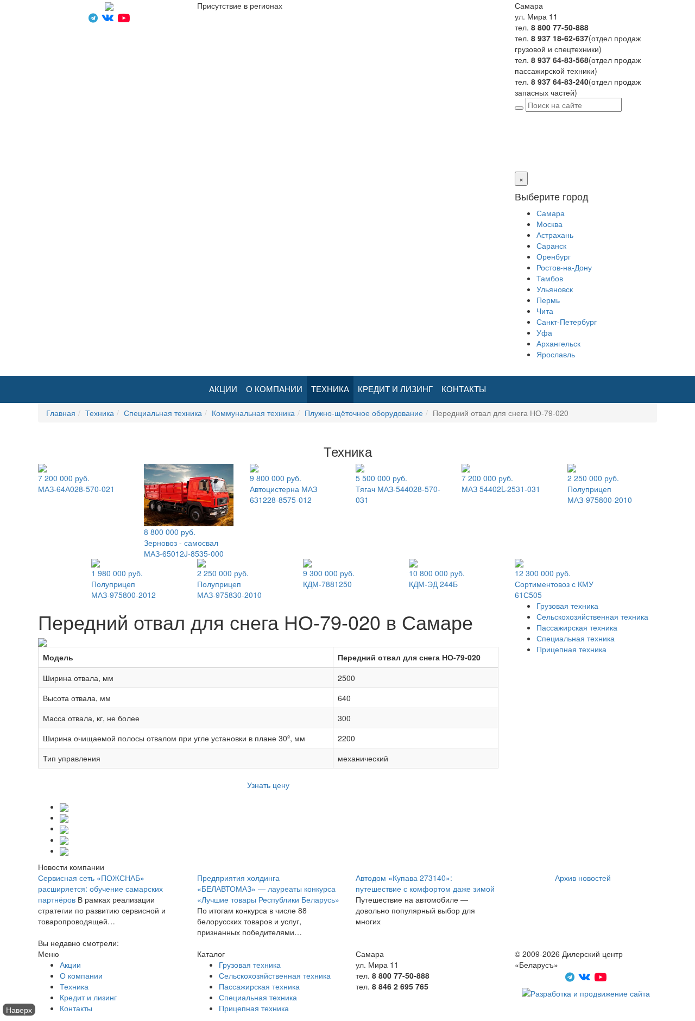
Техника (330, 389)
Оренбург (553, 256)
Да (519, 149)
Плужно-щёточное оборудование (364, 412)
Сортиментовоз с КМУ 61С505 (554, 584)
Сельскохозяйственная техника (592, 616)
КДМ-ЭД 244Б (437, 578)
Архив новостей (583, 877)
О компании (274, 389)
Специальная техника (163, 412)
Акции (223, 389)
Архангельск (558, 343)
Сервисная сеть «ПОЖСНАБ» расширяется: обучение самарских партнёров (100, 888)
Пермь (548, 299)
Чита (544, 310)
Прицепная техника (571, 649)
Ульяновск (554, 288)
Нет (532, 149)
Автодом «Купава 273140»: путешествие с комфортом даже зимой (425, 883)
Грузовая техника (567, 605)
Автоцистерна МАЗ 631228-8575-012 (283, 488)
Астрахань (554, 234)
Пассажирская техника (576, 627)
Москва (549, 223)
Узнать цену (268, 784)
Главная (60, 412)
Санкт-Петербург (566, 321)
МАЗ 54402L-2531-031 (501, 483)
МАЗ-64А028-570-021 (76, 483)
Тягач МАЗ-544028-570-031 (398, 488)
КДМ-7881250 (329, 578)
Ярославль (555, 354)
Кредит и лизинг (395, 389)
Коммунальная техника (253, 412)
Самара (591, 117)
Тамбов (549, 278)
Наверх (19, 1009)
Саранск (551, 245)
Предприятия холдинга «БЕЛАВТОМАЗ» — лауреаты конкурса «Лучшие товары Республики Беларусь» (268, 888)
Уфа (544, 332)
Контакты (463, 389)
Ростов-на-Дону (564, 267)
